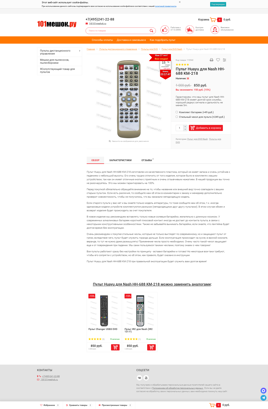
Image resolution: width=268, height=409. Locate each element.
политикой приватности (165, 6)
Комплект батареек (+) (196, 112)
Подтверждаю (218, 4)
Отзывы (147, 160)
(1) (139, 339)
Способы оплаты (102, 39)
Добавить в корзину (208, 127)
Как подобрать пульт (162, 39)
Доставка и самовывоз (131, 39)
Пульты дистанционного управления (55, 52)
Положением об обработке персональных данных (177, 388)
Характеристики (120, 160)
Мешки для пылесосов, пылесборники (54, 61)
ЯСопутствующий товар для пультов (57, 70)
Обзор (95, 160)
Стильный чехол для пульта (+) (202, 116)
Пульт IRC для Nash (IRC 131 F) (139, 330)
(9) (103, 339)
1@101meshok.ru (97, 23)
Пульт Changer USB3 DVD (102, 329)
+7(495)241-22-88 (51, 376)
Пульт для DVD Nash (197, 139)
